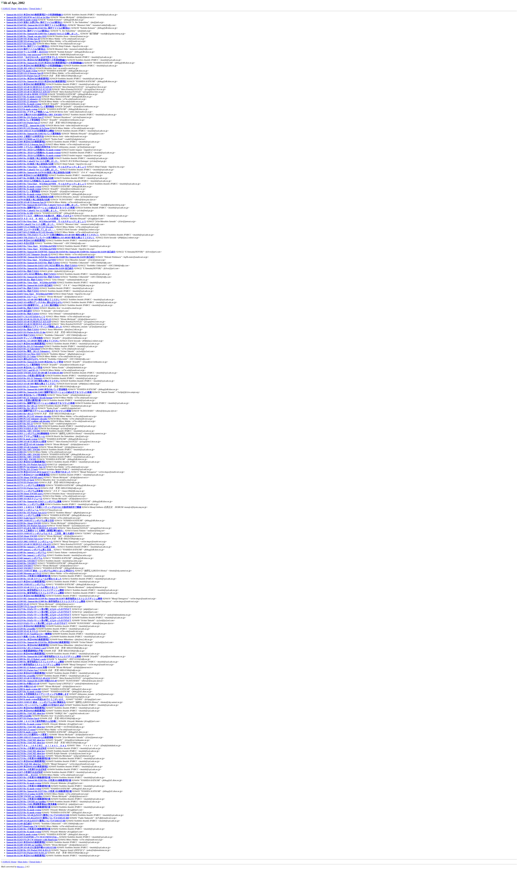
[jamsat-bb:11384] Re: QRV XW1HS (23, 457)
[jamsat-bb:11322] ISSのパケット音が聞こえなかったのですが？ (37, 623)
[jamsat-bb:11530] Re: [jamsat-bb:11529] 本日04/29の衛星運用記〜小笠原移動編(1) (45, 63)
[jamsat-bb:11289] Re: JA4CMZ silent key (25, 713)
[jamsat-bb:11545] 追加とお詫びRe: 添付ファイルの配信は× (34, 22)
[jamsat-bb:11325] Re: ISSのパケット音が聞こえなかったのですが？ (38, 615)
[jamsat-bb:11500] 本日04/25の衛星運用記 (26, 142)
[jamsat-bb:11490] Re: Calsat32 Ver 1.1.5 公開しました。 (33, 169)
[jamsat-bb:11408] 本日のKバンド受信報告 (26, 395)
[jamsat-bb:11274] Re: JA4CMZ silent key (25, 753)
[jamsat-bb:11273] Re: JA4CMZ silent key (25, 756)
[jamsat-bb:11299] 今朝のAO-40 (21, 686)
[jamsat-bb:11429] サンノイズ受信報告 (24, 338)
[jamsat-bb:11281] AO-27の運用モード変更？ (27, 734)
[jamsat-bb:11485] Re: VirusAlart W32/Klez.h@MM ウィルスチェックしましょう (46, 184)
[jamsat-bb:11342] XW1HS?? (19, 568)
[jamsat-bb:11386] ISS (16, 452)
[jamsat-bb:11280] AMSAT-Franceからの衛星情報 (29, 737)
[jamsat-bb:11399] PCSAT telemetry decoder (26, 419)
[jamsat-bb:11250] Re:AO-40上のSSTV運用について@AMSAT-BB (37, 818)
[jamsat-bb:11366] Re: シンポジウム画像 (25, 504)
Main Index (23, 8)
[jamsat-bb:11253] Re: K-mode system (23, 810)
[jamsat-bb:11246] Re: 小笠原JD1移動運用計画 (28, 829)
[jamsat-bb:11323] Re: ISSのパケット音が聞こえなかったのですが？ (38, 620)
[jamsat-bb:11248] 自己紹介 (19, 823)
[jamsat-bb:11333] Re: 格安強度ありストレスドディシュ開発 (35, 593)
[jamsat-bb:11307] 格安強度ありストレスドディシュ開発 (33, 664)
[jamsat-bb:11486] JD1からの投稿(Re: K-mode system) (31, 181)
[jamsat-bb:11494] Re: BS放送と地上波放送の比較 (30, 158)
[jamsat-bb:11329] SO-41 (17, 604)
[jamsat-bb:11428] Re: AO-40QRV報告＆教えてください (32, 341)
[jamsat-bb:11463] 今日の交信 (20, 243)
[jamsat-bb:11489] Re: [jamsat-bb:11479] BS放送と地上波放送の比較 (38, 172)
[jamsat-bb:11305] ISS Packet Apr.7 (22, 670)
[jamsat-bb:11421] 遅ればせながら (22, 359)
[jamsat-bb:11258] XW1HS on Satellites (24, 796)
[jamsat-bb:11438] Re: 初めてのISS (22, 314)
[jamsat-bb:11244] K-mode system (21, 834)
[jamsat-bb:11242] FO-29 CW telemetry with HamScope (32, 840)
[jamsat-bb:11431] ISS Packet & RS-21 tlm (25, 332)
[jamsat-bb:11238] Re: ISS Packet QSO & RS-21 (28, 850)
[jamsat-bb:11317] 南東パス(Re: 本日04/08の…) (28, 636)
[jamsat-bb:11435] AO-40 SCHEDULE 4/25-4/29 (28, 322)
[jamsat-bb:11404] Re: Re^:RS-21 (21, 406)
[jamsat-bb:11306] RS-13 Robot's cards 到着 (26, 667)
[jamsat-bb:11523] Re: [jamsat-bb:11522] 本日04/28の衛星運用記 (36, 81)
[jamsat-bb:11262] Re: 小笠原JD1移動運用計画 (28, 786)
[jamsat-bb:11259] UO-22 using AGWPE (25, 794)
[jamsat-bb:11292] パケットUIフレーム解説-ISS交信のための (35, 705)
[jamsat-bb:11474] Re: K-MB (19, 213)
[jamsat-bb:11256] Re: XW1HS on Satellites (26, 801)
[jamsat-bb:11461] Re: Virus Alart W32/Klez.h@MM (31, 249)
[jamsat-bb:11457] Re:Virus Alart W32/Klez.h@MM (31, 260)
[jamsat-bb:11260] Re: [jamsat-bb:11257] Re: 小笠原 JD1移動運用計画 (39, 791)
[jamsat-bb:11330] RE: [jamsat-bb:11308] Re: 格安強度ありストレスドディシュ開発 (45, 601)
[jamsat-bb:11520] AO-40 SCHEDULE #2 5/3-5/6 (28, 89)
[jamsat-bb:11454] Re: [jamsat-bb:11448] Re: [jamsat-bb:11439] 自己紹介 (40, 268)
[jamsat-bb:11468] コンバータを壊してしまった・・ (31, 229)
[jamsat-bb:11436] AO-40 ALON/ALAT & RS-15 (28, 319)
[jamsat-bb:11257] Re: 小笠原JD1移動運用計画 (28, 799)
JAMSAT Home (9, 8)
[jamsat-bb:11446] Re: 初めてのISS (22, 291)
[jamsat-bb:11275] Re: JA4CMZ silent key (25, 751)
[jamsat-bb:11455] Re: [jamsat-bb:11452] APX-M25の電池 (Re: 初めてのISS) (42, 265)
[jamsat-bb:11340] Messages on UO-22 (23, 573)
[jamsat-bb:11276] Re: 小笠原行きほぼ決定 (26, 748)
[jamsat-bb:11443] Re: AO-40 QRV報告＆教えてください (33, 299)
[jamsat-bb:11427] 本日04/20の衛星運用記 (26, 344)
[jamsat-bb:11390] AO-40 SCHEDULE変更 (26, 441)
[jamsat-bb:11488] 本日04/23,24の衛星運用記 (27, 175)
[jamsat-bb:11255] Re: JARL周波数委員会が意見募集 (31, 804)
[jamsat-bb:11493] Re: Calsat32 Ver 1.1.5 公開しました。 (33, 161)
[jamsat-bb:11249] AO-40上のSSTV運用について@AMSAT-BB (36, 821)
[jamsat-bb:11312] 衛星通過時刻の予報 (24, 651)
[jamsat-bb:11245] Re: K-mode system (23, 832)
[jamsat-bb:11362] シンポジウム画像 (23, 515)
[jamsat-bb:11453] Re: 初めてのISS (22, 271)
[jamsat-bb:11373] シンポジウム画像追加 (25, 485)
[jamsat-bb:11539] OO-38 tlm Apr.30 (23, 39)
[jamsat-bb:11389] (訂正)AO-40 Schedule (25, 444)
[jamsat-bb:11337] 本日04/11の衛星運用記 (26, 581)
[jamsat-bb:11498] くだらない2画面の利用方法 (28, 147)
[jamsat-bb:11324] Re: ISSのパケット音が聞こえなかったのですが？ (38, 617)
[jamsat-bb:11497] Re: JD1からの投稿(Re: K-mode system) (33, 150)
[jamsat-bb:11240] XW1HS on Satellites (24, 845)
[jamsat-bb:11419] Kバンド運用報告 (23, 365)
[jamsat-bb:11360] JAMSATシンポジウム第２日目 (30, 520)
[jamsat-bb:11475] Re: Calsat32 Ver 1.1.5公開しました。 (32, 210)
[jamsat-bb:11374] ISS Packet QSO (22, 482)
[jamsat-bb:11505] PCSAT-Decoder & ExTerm (27, 128)
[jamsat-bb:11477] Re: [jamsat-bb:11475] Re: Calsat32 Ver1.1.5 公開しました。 (43, 205)
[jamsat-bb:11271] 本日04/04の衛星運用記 (26, 761)
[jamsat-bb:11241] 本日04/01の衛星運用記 (26, 842)
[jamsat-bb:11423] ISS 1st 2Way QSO (23, 354)
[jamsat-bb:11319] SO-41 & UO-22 (22, 631)
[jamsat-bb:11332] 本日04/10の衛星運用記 (26, 596)
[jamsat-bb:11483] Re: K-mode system (23, 189)
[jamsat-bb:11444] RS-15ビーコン (22, 297)
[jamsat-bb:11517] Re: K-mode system (23, 97)
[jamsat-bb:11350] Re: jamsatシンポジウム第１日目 (31, 547)
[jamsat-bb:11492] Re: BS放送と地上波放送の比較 (30, 164)
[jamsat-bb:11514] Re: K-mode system (23, 104)
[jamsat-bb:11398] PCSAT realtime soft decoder (28, 421)
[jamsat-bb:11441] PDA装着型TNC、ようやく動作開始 (32, 305)
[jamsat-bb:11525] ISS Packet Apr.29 (23, 76)
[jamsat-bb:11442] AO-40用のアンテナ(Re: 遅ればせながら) (34, 302)
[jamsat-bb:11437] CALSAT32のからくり (25, 316)
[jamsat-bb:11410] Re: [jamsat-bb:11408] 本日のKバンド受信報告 (36, 389)
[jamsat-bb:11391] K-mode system (21, 439)
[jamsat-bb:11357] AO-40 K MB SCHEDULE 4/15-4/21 (31, 528)
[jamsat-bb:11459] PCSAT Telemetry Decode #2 (28, 254)
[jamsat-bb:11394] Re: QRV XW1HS (23, 431)
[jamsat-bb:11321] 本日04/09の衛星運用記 (26, 626)
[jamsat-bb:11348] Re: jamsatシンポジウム (26, 552)
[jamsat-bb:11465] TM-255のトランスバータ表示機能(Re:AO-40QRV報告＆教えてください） (50, 237)
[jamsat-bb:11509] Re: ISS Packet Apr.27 (25, 117)
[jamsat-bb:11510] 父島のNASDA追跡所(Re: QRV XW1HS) (34, 114)
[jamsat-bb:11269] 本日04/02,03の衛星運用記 (27, 766)
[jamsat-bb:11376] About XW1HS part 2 (24, 477)
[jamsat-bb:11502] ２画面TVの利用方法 (25, 136)
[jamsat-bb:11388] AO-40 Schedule (22, 447)
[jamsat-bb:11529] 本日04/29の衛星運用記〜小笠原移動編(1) (34, 65)
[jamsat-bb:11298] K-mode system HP (23, 689)
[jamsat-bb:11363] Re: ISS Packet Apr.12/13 (26, 513)
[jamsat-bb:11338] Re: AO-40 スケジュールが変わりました (34, 579)
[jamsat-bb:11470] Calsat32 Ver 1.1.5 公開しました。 (31, 224)
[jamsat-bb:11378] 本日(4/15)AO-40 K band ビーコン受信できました (38, 472)
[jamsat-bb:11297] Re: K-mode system (23, 691)
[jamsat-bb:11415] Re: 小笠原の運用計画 (25, 375)
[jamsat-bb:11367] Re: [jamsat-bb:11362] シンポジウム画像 (34, 501)
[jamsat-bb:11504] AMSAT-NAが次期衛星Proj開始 (30, 131)
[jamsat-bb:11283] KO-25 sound (21, 729)
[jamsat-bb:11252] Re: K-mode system (23, 812)
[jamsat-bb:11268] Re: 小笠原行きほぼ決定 (26, 769)
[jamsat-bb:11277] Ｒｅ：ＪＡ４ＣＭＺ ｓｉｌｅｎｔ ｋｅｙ (36, 745)
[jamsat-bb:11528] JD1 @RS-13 (20, 68)
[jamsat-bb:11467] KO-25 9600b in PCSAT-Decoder (30, 232)
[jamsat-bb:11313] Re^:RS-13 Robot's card (26, 648)
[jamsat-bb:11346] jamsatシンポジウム (24, 558)
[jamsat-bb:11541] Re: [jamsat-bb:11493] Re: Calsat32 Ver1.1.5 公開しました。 (43, 34)
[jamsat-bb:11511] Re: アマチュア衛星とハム (27, 112)
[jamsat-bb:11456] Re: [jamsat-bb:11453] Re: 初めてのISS (33, 263)
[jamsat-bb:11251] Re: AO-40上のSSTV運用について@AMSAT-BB (37, 815)
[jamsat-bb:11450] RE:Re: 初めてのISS (24, 280)
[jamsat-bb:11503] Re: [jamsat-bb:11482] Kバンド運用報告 (33, 133)
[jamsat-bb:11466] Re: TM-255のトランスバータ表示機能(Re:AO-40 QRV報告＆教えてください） (53, 235)
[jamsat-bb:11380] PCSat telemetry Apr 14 (25, 467)
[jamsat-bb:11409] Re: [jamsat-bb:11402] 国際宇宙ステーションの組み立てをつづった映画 (49, 392)
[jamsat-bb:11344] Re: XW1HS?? (21, 563)
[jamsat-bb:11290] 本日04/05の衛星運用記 (26, 711)
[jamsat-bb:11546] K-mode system (21, 20)
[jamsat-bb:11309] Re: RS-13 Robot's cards (26, 659)
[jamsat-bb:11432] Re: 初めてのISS (22, 329)
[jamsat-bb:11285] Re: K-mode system (23, 724)
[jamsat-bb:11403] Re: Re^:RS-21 (21, 408)
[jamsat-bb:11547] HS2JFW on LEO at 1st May (28, 17)
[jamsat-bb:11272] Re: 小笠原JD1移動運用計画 (28, 758)
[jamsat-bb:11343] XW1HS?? (19, 566)
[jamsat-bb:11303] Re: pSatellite (21, 676)
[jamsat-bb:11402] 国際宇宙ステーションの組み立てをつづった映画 (38, 411)
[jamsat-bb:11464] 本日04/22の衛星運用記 (26, 240)
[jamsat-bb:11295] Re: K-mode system (23, 697)
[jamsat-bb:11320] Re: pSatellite (21, 629)
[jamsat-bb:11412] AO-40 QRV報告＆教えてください (31, 384)
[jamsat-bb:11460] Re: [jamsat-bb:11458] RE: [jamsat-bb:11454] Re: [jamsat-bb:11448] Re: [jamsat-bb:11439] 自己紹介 (61, 252)
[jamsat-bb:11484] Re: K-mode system (23, 186)
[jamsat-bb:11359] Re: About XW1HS (23, 523)
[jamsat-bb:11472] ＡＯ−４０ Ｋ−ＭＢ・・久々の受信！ (33, 218)
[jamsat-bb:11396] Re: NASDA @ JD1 (24, 426)
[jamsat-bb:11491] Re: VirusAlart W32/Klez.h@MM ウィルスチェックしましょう (46, 167)
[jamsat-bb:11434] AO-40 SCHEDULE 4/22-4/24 (28, 324)
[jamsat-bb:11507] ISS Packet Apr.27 (23, 123)
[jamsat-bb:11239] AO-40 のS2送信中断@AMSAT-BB (31, 847)
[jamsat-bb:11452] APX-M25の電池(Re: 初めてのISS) (31, 274)
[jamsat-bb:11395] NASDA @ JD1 (22, 428)
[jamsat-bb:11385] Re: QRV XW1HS (23, 454)
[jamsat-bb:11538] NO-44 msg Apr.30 (23, 41)
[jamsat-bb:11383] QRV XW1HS (21, 459)
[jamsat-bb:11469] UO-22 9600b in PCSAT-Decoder (30, 227)
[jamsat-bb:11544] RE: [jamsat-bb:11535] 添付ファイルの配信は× (37, 25)
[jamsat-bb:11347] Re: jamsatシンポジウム (26, 555)
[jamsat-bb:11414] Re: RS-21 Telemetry (24, 378)
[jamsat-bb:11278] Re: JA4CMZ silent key (25, 743)
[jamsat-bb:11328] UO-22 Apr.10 (21, 606)
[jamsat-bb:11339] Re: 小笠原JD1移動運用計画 (28, 576)
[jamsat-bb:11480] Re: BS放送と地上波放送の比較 (30, 197)
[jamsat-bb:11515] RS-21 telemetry (22, 101)
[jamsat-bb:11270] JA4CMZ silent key (23, 764)
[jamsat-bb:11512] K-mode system (21, 109)
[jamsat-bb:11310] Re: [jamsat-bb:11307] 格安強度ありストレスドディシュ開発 (43, 656)
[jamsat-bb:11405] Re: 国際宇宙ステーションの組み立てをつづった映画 (40, 403)
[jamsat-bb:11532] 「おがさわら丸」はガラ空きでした (32, 57)
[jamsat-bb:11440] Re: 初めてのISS (22, 308)
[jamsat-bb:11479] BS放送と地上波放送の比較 (28, 199)
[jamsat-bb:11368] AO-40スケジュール (24, 498)
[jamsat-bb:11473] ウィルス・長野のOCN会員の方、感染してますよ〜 (40, 216)
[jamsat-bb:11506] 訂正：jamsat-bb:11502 (25, 125)
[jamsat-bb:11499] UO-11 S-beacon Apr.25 (25, 144)
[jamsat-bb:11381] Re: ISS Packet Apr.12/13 (26, 464)
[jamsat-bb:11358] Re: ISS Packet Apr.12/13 (26, 525)
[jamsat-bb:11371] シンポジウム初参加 (24, 491)
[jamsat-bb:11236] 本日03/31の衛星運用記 (26, 855)
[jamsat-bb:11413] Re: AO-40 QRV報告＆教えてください (33, 381)
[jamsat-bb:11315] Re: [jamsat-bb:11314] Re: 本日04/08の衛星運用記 (38, 642)
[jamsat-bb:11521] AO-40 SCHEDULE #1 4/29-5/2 (29, 87)
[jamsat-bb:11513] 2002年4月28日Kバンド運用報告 (30, 106)
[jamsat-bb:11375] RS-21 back (20, 480)
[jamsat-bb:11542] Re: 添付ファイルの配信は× (28, 31)
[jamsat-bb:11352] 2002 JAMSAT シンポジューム (29, 541)
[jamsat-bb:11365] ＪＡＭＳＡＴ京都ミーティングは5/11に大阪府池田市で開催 (43, 507)
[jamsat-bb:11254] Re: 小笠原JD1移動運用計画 (28, 807)
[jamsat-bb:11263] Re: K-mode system (23, 783)
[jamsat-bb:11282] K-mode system (21, 732)
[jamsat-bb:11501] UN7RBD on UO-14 (24, 139)
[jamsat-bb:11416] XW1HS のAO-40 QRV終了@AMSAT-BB (34, 373)
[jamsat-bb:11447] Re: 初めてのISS (22, 288)
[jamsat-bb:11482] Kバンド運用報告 (23, 191)
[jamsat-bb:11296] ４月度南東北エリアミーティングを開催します (37, 694)
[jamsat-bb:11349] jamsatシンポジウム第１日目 (29, 549)
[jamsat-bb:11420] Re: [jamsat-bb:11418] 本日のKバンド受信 (34, 362)
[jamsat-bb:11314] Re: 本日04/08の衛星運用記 (27, 645)
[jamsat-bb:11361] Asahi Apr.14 (20, 518)
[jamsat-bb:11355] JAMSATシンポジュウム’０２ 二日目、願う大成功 (40, 533)
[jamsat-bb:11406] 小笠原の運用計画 (23, 400)
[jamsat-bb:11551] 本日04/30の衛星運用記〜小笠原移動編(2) (34, 14)
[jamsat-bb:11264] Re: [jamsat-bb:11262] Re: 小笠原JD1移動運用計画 (38, 780)
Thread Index (35, 8)
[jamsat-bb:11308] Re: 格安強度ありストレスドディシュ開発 (35, 662)
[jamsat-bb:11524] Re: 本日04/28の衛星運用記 (27, 78)
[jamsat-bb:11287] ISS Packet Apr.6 (22, 718)
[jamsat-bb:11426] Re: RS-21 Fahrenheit (25, 346)
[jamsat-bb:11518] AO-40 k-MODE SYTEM (26, 94)
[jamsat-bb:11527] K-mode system (21, 71)
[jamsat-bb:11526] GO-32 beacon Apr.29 (24, 73)
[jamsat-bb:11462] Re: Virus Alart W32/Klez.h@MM (31, 246)
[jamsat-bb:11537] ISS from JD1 (21, 43)
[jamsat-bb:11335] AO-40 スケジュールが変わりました (32, 587)
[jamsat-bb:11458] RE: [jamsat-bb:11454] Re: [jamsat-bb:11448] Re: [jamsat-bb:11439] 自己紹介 (50, 257)
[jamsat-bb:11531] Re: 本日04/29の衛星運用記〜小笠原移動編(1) (36, 60)
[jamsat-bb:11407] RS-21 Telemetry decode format (29, 398)
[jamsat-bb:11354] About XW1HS (21, 536)
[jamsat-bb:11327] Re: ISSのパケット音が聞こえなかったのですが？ (38, 609)
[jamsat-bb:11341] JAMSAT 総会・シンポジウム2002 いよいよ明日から (40, 571)
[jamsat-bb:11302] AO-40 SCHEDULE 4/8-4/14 (28, 678)
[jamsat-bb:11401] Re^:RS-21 (20, 414)
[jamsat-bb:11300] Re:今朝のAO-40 (22, 683)
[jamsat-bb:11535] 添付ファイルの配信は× (26, 49)
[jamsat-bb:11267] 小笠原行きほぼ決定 (24, 772)
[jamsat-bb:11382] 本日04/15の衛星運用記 (26, 462)
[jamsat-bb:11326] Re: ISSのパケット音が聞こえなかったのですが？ (38, 612)
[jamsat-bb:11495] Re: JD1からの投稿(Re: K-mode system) (33, 155)
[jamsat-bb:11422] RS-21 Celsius (21, 356)
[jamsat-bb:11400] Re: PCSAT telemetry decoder (28, 416)
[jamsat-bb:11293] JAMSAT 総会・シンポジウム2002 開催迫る (36, 702)
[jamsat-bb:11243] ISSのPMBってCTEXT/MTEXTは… (32, 837)
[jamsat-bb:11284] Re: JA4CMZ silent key (25, 727)
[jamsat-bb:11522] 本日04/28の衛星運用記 (26, 84)
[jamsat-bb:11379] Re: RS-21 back (22, 469)
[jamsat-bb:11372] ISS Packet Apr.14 (23, 488)
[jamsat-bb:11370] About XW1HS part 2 (24, 494)
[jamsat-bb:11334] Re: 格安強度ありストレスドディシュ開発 (35, 590)
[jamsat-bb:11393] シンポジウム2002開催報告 (27, 433)
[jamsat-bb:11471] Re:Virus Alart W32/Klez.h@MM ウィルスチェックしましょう (46, 221)
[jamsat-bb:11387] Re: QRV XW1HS (23, 449)
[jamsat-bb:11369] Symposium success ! (24, 496)
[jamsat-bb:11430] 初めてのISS (20, 335)
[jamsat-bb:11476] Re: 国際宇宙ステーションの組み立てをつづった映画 (40, 208)
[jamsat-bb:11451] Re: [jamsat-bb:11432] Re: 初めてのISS (33, 277)
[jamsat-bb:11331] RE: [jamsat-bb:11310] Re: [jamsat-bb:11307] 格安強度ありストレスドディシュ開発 (54, 598)
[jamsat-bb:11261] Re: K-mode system (23, 789)
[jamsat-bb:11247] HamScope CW (22, 826)
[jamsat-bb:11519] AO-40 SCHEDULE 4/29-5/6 (28, 92)
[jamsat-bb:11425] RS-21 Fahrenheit (23, 349)
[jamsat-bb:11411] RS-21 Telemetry (22, 386)
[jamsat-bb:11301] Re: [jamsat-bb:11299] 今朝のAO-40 (31, 681)
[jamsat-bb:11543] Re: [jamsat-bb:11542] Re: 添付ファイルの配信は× (38, 28)
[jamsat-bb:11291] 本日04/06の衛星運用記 (26, 708)
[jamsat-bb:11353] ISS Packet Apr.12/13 (24, 539)
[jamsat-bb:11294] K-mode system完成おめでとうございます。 (35, 699)
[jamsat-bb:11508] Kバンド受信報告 (23, 120)
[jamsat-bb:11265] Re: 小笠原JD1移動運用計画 (28, 777)
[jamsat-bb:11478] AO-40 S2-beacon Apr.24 (26, 202)
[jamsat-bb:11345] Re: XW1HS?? (21, 561)
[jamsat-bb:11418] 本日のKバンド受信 (24, 367)
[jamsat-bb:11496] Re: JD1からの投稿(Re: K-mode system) (33, 152)
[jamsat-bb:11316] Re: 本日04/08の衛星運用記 (27, 639)
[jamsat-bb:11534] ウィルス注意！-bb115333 (27, 52)
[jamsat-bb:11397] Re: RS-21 (19, 423)
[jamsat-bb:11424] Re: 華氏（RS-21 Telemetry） (28, 351)
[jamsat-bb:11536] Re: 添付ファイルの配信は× (28, 46)
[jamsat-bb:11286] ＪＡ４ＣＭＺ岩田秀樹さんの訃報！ (32, 721)
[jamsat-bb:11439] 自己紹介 (19, 311)
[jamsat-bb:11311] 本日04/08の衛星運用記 (25, 653)
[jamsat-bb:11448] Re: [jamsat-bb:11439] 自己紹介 (29, 285)
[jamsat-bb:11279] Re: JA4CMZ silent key (25, 740)
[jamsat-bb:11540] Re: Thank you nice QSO (26, 36)
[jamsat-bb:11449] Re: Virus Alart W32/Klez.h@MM (31, 282)
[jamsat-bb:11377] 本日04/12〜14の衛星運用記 (28, 475)
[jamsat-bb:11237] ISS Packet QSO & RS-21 (26, 853)
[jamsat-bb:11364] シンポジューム (22, 510)
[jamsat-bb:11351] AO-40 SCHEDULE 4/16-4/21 (28, 544)
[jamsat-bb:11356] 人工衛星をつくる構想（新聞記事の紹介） (35, 530)
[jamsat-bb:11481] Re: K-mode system (23, 194)
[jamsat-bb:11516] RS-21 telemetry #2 (23, 99)
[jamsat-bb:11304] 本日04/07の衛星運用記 (26, 673)
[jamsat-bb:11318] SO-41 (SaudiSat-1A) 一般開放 (29, 634)
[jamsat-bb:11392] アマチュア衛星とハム (25, 436)
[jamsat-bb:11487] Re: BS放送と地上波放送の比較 (30, 178)
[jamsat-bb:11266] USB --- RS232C (22, 775)
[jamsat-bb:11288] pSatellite (19, 716)
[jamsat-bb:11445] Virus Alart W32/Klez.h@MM (29, 294)
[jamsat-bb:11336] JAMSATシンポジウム (25, 584)
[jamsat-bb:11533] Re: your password (23, 54)
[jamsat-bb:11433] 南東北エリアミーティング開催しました (34, 327)
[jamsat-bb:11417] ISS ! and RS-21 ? (23, 370)
